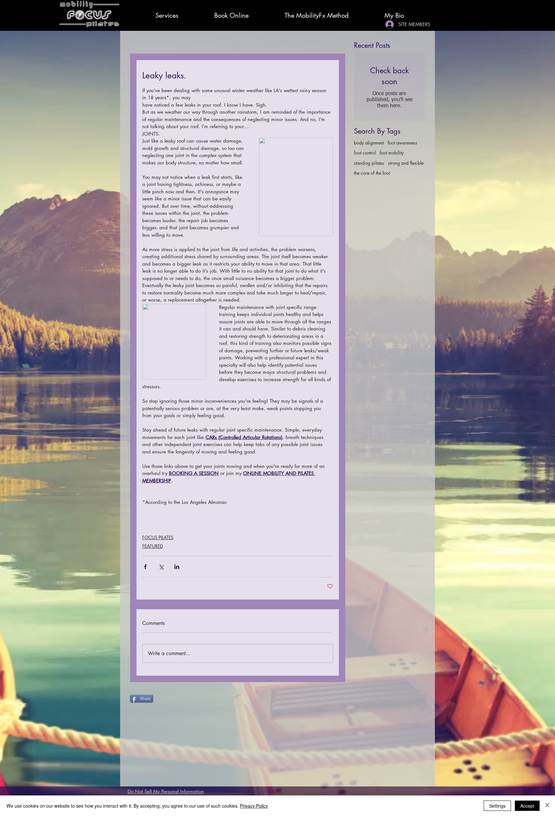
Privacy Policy (254, 806)
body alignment (369, 143)
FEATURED (152, 546)
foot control (365, 153)
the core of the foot (372, 173)
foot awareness (402, 143)
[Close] (547, 806)
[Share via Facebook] (145, 567)
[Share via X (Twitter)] (161, 567)
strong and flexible (406, 163)
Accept (527, 806)
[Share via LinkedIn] (177, 567)
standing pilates (369, 163)
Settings (497, 806)
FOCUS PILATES (157, 537)
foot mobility (392, 153)
